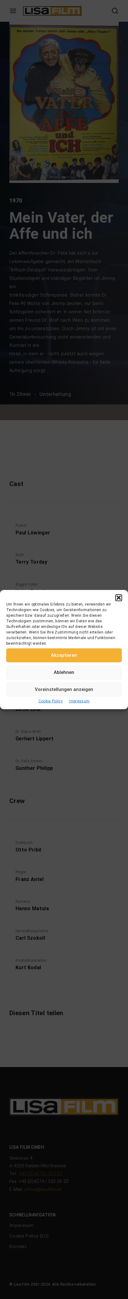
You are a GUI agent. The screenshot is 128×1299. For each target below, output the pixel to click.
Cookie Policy (51, 701)
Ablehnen (64, 672)
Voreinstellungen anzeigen (64, 689)
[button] (119, 597)
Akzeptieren (64, 655)
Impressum (79, 701)
